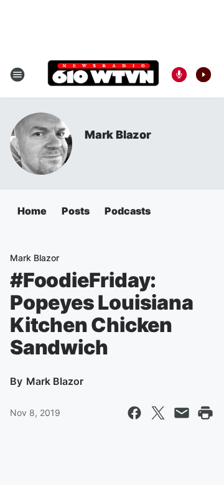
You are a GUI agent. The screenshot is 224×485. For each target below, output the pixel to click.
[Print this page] (205, 413)
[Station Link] (103, 74)
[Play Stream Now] (203, 74)
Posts (76, 211)
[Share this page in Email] (181, 413)
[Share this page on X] (158, 413)
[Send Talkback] (179, 74)
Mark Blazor (118, 134)
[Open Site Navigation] (17, 74)
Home (32, 211)
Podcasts (128, 211)
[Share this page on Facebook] (134, 413)
